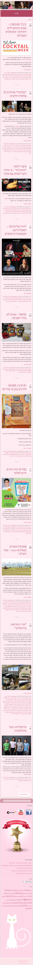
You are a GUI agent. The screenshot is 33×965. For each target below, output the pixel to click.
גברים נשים (25, 299)
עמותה (8, 531)
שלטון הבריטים (25, 713)
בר (21, 74)
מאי (30, 24)
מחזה (30, 301)
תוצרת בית (21, 611)
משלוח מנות (16, 531)
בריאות (4, 451)
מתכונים (11, 903)
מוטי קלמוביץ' (5, 150)
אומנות (29, 145)
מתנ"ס (18, 151)
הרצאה (24, 146)
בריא (7, 454)
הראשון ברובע (17, 705)
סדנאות (15, 75)
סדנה (13, 75)
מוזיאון (26, 608)
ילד (11, 530)
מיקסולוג (26, 79)
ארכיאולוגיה (7, 702)
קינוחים (29, 611)
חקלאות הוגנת (9, 369)
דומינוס (23, 211)
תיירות (19, 713)
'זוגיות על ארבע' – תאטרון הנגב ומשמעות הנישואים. (15, 230)
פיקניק (27, 609)
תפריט (17, 611)
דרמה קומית (20, 299)
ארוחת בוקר (19, 603)
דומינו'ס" (6, 198)
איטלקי (8, 72)
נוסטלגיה (19, 701)
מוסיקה (25, 148)
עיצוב (4, 903)
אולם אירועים (6, 143)
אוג (30, 166)
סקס (24, 301)
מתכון (20, 710)
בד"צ (30, 530)
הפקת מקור (25, 780)
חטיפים (24, 452)
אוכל (8, 206)
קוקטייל (5, 75)
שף (6, 906)
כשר (7, 74)
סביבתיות (29, 372)
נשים (20, 148)
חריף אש (16, 211)
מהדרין (22, 213)
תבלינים (26, 611)
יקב (11, 146)
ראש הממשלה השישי (17, 712)
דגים (8, 893)
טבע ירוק (29, 456)
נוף (14, 608)
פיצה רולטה (7, 213)
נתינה (17, 456)
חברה (19, 74)
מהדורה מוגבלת (27, 213)
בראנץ (6, 77)
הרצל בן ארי (11, 705)
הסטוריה (26, 705)
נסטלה (13, 370)
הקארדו (22, 705)
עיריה (11, 151)
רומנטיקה (20, 301)
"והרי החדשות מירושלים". (18, 627)
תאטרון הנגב (8, 301)
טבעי (23, 456)
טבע (6, 604)
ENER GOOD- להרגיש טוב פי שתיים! (14, 388)
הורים (30, 146)
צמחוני (9, 210)
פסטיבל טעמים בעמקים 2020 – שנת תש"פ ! (15, 550)
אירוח (17, 601)
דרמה (7, 777)
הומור (16, 299)
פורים (23, 528)
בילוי (23, 74)
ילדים (24, 527)
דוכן (26, 604)
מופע (22, 148)
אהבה (9, 296)
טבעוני (21, 452)
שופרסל (9, 906)
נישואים (26, 301)
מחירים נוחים (20, 709)
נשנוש (21, 75)
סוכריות (11, 531)
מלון (26, 701)
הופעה (5, 145)
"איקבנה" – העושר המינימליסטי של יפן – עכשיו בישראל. (20, 862)
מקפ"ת (27, 151)
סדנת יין (14, 151)
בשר (28, 604)
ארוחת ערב (14, 208)
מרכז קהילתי (22, 151)
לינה (10, 707)
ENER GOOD (14, 454)
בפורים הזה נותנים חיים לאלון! (16, 471)
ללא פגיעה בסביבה (22, 370)
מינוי (30, 151)
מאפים (14, 210)
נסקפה (10, 370)
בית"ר (24, 704)
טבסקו (12, 211)
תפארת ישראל (15, 713)
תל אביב (28, 908)
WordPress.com (23, 963)
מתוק (30, 454)
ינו (30, 546)
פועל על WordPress (23, 961)
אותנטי (29, 697)
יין (13, 146)
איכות (7, 367)
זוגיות (30, 298)
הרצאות (20, 150)
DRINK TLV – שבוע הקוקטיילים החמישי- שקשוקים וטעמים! (16, 30)
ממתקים (29, 528)
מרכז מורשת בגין (25, 710)
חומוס (27, 699)
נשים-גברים (25, 75)
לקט (6, 606)
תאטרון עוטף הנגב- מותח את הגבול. (24, 868)
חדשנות (17, 604)
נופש (12, 608)
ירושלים (11, 699)
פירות (14, 456)
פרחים (17, 609)
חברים (18, 146)
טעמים (12, 74)
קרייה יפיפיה (25, 712)
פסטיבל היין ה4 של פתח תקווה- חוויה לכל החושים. (21, 870)
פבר (30, 314)
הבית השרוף (19, 704)
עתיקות (12, 710)
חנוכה (14, 150)
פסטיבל (16, 79)
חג (20, 530)
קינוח (16, 906)
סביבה (7, 370)
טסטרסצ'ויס (28, 370)
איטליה (24, 77)
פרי (25, 454)
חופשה (11, 604)
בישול (24, 893)
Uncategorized (14, 72)
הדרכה (8, 145)
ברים (4, 77)
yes (16, 777)
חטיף (4, 454)
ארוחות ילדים (25, 603)
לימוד (6, 146)
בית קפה (4, 603)
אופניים (23, 601)
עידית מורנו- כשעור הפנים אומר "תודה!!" (23, 873)
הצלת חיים (24, 530)
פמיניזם (8, 298)
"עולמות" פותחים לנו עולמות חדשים (14, 94)
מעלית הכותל (7, 709)
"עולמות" (17, 126)
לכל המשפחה (7, 452)
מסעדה (16, 608)
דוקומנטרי (15, 697)
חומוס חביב (25, 707)
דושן (28, 530)
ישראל (9, 74)
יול (30, 226)
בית (18, 697)
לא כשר (3, 74)
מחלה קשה (7, 530)
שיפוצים (11, 712)
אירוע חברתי (22, 145)
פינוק (31, 906)
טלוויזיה (29, 779)
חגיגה (16, 74)
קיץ (3, 213)
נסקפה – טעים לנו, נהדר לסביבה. (16, 316)
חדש (4, 208)
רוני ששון (16, 301)
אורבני (6, 696)
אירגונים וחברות (6, 528)
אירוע (21, 77)
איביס (23, 702)
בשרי (11, 893)
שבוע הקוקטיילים (7, 79)
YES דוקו (8, 779)
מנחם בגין (13, 709)
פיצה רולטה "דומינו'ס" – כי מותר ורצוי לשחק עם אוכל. (14, 170)
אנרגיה (9, 454)
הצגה (27, 146)
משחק (16, 213)
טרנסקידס (21, 780)
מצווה (20, 531)
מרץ (30, 469)
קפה (16, 369)
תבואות (3, 906)
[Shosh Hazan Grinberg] (19, 5)
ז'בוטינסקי (6, 705)
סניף (13, 213)
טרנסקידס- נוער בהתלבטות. (17, 729)
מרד (30, 710)
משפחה (17, 298)
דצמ (30, 92)
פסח (10, 710)
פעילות (8, 151)
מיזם (16, 370)
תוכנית (19, 372)
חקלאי (4, 369)
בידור (14, 145)
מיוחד (19, 213)
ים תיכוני (16, 699)
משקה (30, 75)
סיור (15, 710)
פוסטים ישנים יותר (24, 794)
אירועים (17, 77)
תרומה (11, 456)
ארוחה (18, 208)
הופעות (23, 150)
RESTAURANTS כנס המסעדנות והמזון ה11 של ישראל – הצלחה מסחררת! (16, 865)
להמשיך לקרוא (27, 69)
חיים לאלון (14, 530)
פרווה (20, 528)
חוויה (15, 146)
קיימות (25, 372)
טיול (4, 604)
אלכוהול (26, 74)
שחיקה (12, 301)
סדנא (19, 75)
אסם (11, 890)
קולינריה (9, 75)
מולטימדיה (25, 709)
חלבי (30, 210)
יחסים (24, 298)
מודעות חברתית (7, 527)
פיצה (12, 210)
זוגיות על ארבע (6, 299)
